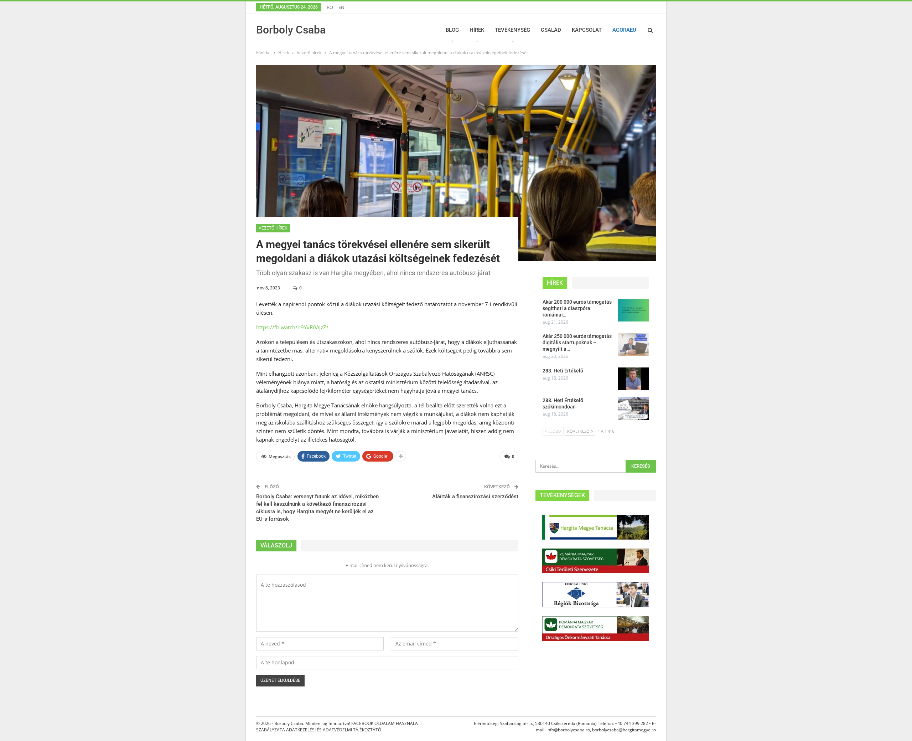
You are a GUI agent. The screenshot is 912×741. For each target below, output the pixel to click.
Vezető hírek (273, 228)
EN (341, 7)
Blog (452, 30)
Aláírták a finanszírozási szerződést (475, 496)
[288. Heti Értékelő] (633, 378)
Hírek (477, 30)
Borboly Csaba (291, 30)
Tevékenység (512, 30)
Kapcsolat (587, 30)
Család (551, 30)
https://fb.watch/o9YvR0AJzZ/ (292, 327)
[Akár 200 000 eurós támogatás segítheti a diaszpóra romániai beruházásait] (633, 310)
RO (330, 7)
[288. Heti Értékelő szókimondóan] (633, 408)
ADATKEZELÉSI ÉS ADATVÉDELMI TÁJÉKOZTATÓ (333, 730)
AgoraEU (624, 30)
